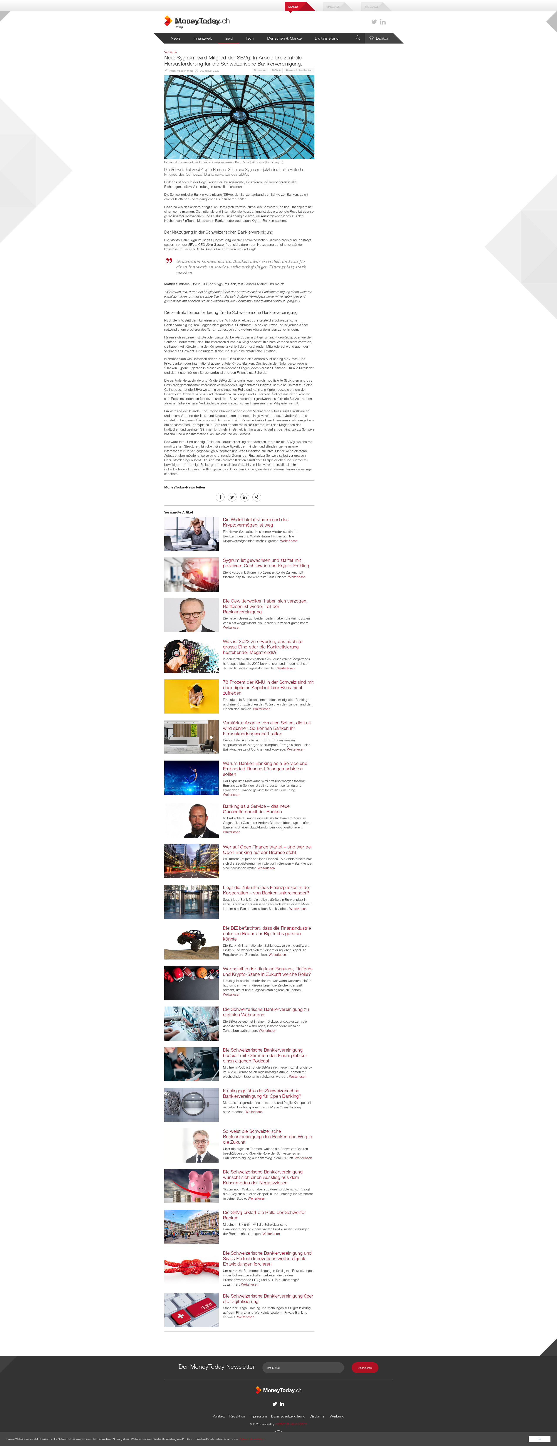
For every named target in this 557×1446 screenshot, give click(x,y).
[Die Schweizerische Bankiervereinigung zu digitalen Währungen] (191, 1023)
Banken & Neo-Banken (299, 70)
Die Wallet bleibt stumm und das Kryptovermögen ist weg (256, 522)
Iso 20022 (371, 6)
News (176, 38)
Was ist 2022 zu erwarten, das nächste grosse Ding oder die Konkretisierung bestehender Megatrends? (262, 646)
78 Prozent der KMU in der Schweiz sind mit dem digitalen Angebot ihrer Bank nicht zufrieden (268, 687)
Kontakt (219, 1416)
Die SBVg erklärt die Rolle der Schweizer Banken (264, 1214)
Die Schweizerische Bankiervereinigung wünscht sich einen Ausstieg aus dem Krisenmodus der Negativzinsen (263, 1177)
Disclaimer (317, 1416)
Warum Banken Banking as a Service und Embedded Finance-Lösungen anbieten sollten (265, 768)
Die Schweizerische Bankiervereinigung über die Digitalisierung (268, 1298)
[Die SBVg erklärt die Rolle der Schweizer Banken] (191, 1226)
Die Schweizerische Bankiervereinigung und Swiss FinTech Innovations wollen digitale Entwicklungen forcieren (267, 1258)
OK (540, 1439)
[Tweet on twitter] (232, 497)
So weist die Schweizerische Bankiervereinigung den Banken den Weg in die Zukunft (267, 1136)
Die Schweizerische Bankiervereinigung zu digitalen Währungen (266, 1011)
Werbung (337, 1416)
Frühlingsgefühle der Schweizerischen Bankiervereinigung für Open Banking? (262, 1093)
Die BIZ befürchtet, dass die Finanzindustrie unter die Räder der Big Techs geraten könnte (267, 933)
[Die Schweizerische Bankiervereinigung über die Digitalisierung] (191, 1310)
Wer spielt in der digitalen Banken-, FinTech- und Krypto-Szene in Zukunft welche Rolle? (268, 971)
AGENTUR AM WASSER (291, 1424)
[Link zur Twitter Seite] (374, 22)
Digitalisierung (327, 38)
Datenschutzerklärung (288, 1416)
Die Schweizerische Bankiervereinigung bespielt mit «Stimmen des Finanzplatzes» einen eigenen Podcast (265, 1055)
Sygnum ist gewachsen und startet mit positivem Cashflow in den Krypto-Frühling (266, 562)
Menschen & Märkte (284, 38)
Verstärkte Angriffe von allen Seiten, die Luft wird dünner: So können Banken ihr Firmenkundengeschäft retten (267, 728)
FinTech (276, 70)
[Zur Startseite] (278, 1390)
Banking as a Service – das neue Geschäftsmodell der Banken (256, 808)
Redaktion (237, 1416)
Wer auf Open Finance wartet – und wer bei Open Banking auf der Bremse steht (267, 849)
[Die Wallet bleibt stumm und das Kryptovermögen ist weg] (191, 533)
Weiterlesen (288, 541)
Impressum (258, 1416)
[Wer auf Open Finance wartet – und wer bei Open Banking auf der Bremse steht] (191, 861)
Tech (250, 38)
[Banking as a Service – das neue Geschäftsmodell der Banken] (191, 820)
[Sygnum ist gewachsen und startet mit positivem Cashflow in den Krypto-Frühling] (191, 574)
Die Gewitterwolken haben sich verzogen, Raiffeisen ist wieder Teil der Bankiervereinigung (265, 606)
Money (293, 6)
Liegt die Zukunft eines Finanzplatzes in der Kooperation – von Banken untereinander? (266, 890)
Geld (229, 38)
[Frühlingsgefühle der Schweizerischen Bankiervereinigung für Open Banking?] (191, 1104)
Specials (333, 6)
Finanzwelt (203, 38)
